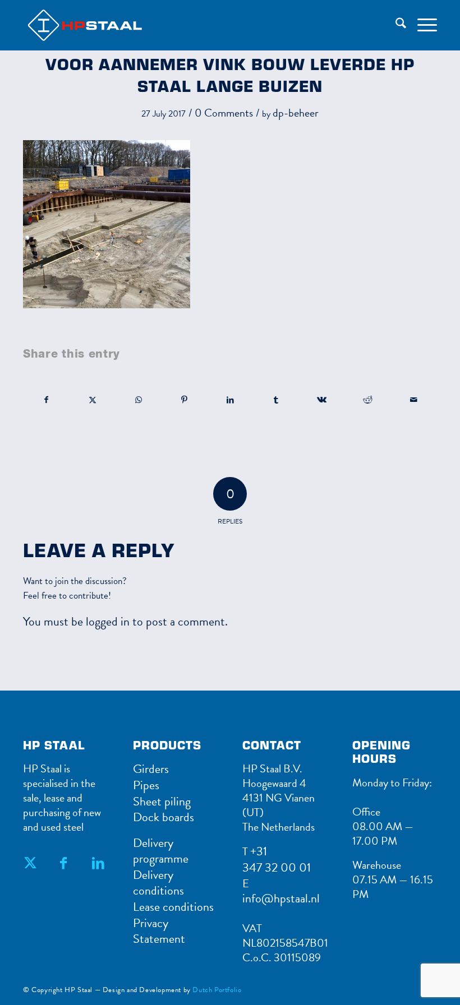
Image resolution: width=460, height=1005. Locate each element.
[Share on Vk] (322, 400)
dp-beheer (296, 112)
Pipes (146, 785)
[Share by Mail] (413, 400)
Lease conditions (173, 906)
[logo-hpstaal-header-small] (100, 25)
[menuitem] (395, 25)
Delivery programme (160, 850)
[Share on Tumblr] (276, 400)
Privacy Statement (159, 931)
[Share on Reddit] (367, 400)
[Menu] (421, 25)
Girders (151, 768)
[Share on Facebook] (47, 400)
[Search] (395, 25)
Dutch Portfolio (216, 989)
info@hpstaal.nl (281, 898)
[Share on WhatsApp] (139, 400)
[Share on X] (93, 400)
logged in (108, 621)
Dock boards (163, 817)
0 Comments (224, 112)
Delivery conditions (158, 882)
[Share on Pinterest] (184, 400)
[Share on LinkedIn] (230, 400)
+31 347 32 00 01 (276, 859)
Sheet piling (162, 801)
